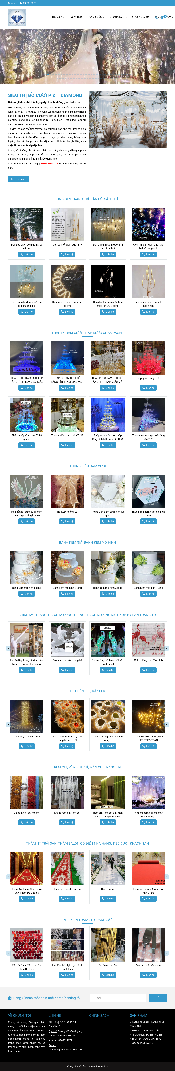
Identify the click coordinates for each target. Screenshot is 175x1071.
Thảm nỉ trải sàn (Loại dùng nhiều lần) (148, 891)
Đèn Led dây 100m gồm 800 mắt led (26, 246)
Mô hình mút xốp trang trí (67, 660)
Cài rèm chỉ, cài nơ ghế (27, 812)
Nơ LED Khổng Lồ (67, 511)
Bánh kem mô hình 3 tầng (67, 587)
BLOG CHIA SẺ (140, 17)
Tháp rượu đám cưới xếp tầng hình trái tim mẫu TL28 (107, 437)
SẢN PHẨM (96, 17)
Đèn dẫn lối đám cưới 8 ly (67, 244)
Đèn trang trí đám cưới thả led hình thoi (108, 246)
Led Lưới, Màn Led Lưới (26, 736)
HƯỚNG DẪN (117, 17)
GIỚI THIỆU (77, 17)
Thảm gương (108, 889)
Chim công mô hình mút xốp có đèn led (108, 662)
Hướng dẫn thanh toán (102, 1027)
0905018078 (29, 3)
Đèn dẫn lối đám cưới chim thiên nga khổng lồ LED (26, 513)
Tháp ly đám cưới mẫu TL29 (67, 435)
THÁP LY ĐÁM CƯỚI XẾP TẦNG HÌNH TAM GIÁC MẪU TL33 (67, 380)
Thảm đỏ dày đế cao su (67, 889)
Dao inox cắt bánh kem (148, 965)
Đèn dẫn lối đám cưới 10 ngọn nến (148, 304)
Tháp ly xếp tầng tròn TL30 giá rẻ (27, 437)
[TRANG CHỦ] (17, 17)
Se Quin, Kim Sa (108, 965)
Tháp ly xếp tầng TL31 (148, 378)
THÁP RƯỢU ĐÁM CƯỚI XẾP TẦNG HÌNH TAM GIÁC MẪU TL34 (26, 380)
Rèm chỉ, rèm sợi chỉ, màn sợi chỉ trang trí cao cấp (108, 814)
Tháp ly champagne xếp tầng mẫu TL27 (148, 437)
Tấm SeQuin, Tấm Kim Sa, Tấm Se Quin (26, 967)
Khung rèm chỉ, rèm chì (67, 812)
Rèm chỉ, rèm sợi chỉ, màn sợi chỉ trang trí (148, 814)
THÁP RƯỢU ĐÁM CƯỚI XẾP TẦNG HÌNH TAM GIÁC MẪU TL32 (107, 380)
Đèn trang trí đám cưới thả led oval (67, 304)
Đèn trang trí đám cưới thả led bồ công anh (148, 246)
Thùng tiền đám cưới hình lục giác (107, 513)
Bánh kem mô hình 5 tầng (26, 587)
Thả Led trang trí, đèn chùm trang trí (107, 738)
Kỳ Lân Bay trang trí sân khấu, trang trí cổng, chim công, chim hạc (26, 662)
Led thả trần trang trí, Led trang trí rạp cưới (67, 738)
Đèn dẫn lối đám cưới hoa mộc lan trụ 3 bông (108, 304)
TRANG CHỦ (59, 17)
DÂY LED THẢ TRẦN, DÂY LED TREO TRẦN (148, 738)
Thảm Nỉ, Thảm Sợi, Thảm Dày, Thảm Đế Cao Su (27, 891)
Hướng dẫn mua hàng (101, 1022)
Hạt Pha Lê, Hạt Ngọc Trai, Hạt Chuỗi (67, 967)
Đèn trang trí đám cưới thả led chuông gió (27, 304)
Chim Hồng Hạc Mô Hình (148, 660)
